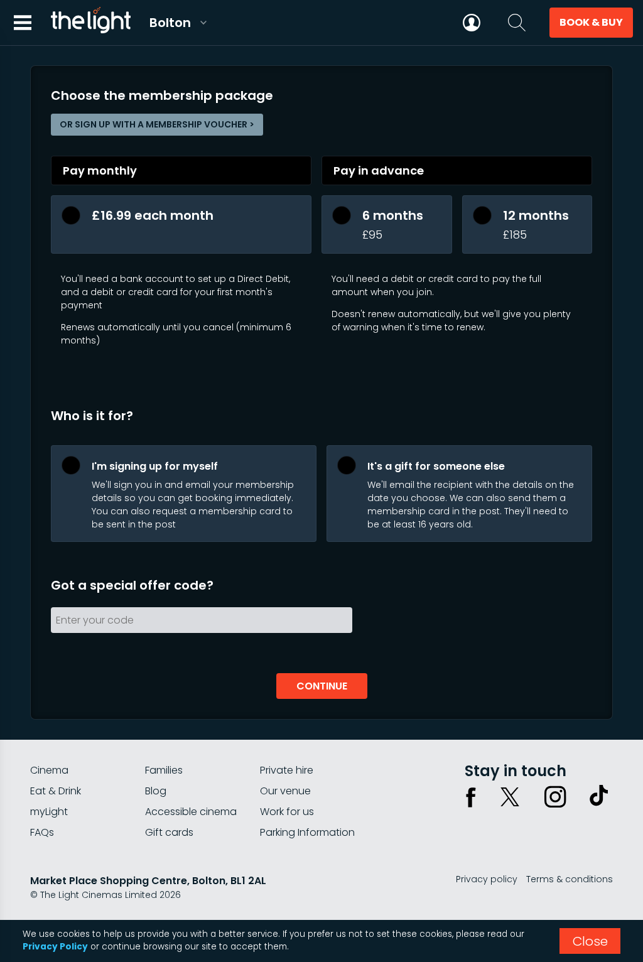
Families (164, 770)
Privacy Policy (55, 947)
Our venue (285, 791)
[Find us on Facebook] (471, 797)
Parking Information (307, 832)
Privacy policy (486, 879)
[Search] (516, 22)
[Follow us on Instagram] (555, 796)
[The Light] (90, 22)
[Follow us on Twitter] (509, 796)
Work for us (287, 811)
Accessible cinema (191, 811)
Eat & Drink (55, 791)
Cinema (49, 770)
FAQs (42, 832)
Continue (321, 686)
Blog (155, 791)
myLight (49, 811)
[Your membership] (471, 22)
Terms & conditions (569, 879)
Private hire (286, 770)
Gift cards (169, 832)
